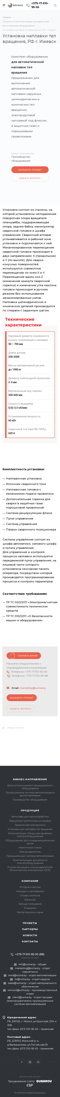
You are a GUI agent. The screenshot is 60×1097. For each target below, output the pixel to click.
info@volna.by (27, 964)
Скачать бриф (28, 655)
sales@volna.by (17, 983)
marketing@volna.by (33, 687)
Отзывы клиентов (30, 895)
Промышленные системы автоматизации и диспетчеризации (30, 794)
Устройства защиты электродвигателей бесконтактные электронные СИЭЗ (30, 869)
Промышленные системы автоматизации (30, 856)
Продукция (30, 810)
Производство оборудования (30, 799)
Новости (30, 935)
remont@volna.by (19, 990)
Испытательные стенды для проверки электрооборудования (30, 835)
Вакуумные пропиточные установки (30, 820)
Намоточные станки (30, 847)
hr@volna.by (22, 979)
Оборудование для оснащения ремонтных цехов (30, 842)
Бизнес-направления (30, 779)
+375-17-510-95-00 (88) (29, 954)
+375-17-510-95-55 (40, 5)
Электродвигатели (30, 851)
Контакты (30, 941)
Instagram (30, 1062)
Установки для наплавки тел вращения (30, 829)
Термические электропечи (30, 825)
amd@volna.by (17, 975)
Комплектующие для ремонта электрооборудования (30, 862)
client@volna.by (22, 997)
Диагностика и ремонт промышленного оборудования (30, 787)
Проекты (30, 923)
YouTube (38, 1062)
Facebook (21, 1062)
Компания (30, 880)
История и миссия (30, 887)
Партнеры (30, 929)
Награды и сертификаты (30, 891)
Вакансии (30, 899)
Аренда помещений (30, 903)
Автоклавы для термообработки (30, 816)
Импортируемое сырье (30, 912)
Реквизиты (30, 908)
